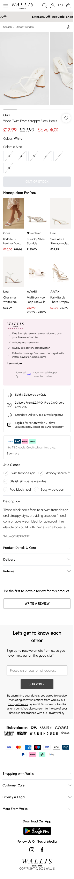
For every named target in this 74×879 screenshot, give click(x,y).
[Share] (65, 27)
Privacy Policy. (49, 733)
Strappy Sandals (25, 27)
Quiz (6, 112)
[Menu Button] (5, 5)
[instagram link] (30, 876)
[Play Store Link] (35, 857)
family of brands (34, 720)
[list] (35, 69)
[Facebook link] (40, 876)
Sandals (7, 27)
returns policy (56, 424)
